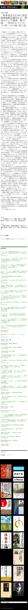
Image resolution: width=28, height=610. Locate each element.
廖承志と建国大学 (5, 330)
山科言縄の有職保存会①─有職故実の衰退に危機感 (12, 424)
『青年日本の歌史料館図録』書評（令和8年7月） (12, 276)
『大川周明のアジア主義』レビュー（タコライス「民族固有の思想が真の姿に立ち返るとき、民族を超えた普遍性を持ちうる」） (14, 387)
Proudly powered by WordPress (7, 608)
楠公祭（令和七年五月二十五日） (8, 410)
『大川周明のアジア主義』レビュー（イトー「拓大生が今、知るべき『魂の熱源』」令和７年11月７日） (13, 371)
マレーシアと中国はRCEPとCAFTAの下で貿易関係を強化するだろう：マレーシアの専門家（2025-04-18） (14, 326)
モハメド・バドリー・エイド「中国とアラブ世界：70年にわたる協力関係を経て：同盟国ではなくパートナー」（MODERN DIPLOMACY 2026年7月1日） (14, 259)
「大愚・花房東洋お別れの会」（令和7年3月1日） (12, 428)
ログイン (15, 238)
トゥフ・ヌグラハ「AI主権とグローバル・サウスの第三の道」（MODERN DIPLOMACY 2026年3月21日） (14, 291)
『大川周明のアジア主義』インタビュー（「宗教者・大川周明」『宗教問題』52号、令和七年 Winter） (14, 366)
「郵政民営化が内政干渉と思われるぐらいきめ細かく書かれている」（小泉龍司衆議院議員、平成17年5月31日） (14, 420)
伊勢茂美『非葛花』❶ (6, 339)
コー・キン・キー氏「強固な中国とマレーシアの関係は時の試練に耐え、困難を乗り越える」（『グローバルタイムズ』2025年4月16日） (14, 320)
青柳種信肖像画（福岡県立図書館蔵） (9, 343)
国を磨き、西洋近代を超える (9, 7)
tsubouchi (9, 28)
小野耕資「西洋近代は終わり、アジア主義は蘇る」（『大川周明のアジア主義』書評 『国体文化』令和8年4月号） (14, 286)
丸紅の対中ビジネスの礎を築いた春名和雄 (10, 436)
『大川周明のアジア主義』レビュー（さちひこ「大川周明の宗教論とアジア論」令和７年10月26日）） (14, 376)
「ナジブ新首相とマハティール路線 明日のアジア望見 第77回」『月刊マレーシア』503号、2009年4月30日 (14, 219)
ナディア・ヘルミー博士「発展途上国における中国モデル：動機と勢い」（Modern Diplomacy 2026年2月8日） (13, 314)
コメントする (15, 28)
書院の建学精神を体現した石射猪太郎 (9, 440)
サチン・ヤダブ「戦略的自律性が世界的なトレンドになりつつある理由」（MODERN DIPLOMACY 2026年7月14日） (14, 253)
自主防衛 (6, 12)
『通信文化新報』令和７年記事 (8, 351)
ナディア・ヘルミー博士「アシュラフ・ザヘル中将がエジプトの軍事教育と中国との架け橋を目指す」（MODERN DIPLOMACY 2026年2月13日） (14, 297)
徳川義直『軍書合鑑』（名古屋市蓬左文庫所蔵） (12, 392)
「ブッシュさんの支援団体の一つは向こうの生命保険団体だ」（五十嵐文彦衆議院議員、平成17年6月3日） (14, 415)
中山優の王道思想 (5, 444)
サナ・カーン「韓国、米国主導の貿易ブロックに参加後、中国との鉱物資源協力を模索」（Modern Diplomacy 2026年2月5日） (14, 308)
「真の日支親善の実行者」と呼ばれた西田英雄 (11, 347)
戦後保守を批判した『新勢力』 (8, 406)
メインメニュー (26, 7)
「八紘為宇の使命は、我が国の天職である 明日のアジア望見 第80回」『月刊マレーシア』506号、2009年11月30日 (14, 227)
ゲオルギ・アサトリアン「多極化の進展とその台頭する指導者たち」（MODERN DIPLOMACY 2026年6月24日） (14, 272)
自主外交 (2, 12)
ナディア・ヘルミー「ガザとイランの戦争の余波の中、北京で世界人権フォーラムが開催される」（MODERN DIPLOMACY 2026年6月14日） (14, 266)
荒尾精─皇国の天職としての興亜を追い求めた (11, 432)
